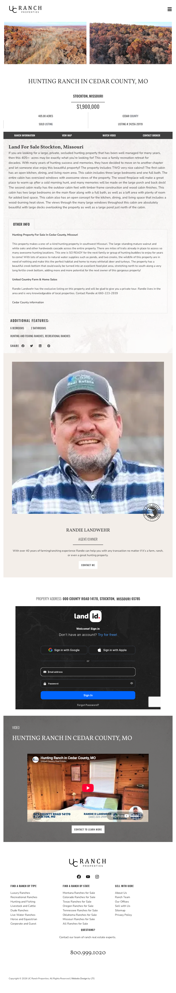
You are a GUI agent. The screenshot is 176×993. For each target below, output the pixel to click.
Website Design (79, 978)
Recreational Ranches (57, 336)
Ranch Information (24, 135)
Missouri (96, 96)
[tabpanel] (88, 271)
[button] (170, 9)
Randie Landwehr (88, 530)
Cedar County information (28, 302)
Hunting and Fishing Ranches (27, 336)
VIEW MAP (67, 135)
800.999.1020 (88, 953)
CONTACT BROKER (151, 135)
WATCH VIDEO (109, 135)
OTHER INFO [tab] (21, 224)
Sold (41, 124)
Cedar (126, 116)
